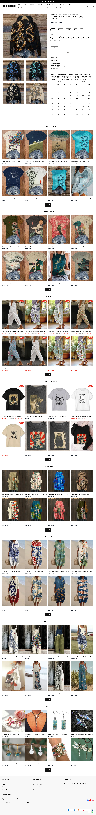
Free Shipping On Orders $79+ (48, 1)
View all (48, 205)
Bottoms (31, 7)
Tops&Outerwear (22, 7)
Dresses (69, 4)
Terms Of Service (5, 791)
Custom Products (6, 786)
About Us (4, 781)
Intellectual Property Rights (7, 794)
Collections (61, 4)
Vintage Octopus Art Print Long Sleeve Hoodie (68, 14)
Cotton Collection (51, 4)
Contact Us (4, 784)
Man (38, 7)
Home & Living (59, 7)
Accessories (50, 7)
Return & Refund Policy (38, 786)
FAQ (34, 791)
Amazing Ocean (41, 4)
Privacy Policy (5, 789)
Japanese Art (32, 4)
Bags (44, 7)
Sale (67, 7)
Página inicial (54, 14)
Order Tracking (36, 789)
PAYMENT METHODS (37, 784)
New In (25, 4)
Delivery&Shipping (36, 781)
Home (19, 4)
